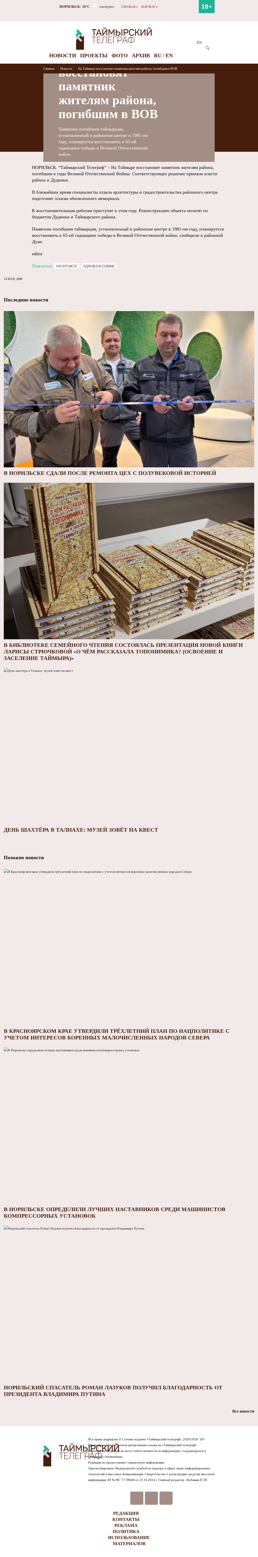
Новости (62, 56)
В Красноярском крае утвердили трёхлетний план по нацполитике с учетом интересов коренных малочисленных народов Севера (117, 1034)
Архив (141, 56)
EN (199, 42)
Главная (49, 68)
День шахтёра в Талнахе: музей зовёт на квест (81, 830)
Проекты (94, 56)
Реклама (126, 1525)
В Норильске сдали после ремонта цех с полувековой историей (110, 473)
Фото (120, 56)
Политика (126, 1531)
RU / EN (163, 56)
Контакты (126, 1519)
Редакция (126, 1513)
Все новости (243, 1411)
